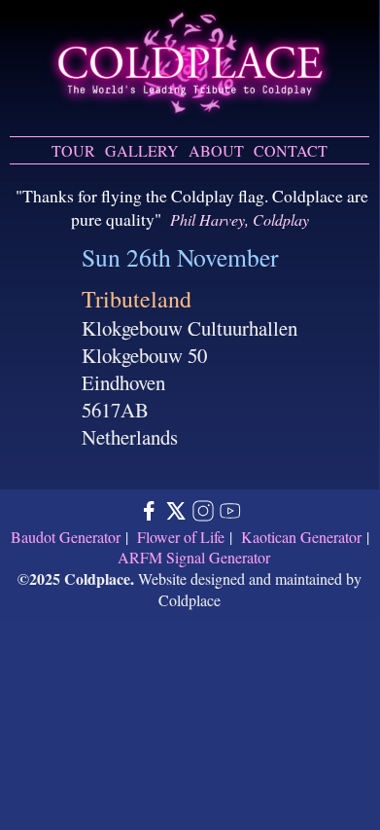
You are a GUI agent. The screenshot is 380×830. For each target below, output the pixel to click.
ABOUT (216, 150)
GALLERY (142, 150)
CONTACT (291, 150)
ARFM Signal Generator (194, 557)
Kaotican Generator (301, 536)
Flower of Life (181, 536)
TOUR (73, 150)
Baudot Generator (66, 536)
